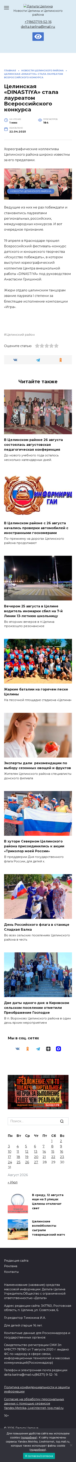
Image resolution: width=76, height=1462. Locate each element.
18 (18, 1157)
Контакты (11, 1272)
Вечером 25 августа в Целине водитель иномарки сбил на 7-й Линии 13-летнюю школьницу (33, 611)
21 (44, 1157)
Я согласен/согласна (39, 1456)
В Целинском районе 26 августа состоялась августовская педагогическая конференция (33, 445)
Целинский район (20, 334)
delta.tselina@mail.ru (38, 27)
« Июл (13, 1182)
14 (44, 1152)
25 (18, 1162)
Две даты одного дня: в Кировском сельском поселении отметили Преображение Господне (36, 1007)
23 (62, 1157)
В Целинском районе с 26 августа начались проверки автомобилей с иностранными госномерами (36, 528)
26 (27, 1162)
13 (35, 1152)
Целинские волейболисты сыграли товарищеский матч (48, 1228)
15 (52, 1152)
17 (9, 1157)
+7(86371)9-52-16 (38, 22)
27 (36, 1162)
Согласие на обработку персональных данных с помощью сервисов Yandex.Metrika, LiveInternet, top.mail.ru (34, 1403)
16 (61, 1152)
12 (26, 1152)
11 (18, 1152)
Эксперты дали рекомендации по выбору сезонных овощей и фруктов (37, 765)
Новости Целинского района (30, 191)
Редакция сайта (16, 1260)
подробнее (29, 1437)
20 (36, 1157)
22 (53, 1157)
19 (26, 1157)
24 (10, 1162)
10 (9, 1152)
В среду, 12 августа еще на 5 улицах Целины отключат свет (47, 1201)
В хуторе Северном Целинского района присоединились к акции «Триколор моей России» (34, 846)
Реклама (10, 1266)
